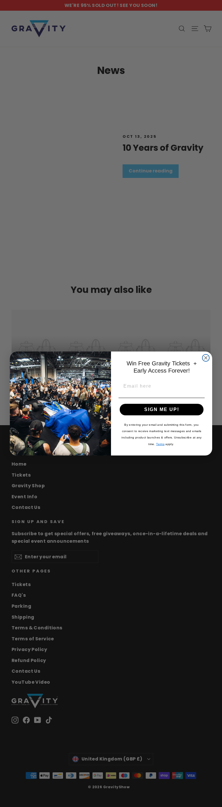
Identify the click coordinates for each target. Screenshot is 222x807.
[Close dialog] (205, 357)
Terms (160, 444)
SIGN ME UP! (161, 409)
